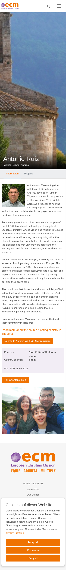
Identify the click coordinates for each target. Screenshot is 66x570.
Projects (28, 173)
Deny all (33, 558)
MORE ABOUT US (33, 483)
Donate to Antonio (27, 340)
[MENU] (59, 6)
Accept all (33, 542)
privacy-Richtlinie (15, 532)
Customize (33, 550)
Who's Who (33, 489)
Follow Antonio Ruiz (15, 379)
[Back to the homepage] (10, 6)
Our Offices (33, 494)
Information (12, 173)
